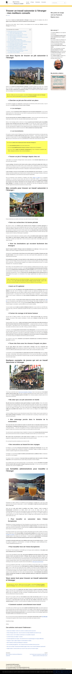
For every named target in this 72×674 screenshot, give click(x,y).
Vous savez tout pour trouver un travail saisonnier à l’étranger (17, 50)
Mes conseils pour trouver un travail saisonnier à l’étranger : (17, 34)
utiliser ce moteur (36, 177)
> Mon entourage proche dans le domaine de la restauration (18, 44)
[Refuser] (70, 671)
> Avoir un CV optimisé (12, 38)
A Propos (32, 2)
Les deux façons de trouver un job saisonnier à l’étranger (16, 31)
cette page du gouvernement (37, 561)
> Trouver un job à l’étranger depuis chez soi (16, 33)
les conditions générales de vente (23, 667)
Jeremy (8, 15)
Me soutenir (44, 2)
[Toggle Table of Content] (29, 30)
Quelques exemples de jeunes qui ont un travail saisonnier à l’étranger (19, 41)
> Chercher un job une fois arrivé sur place (15, 32)
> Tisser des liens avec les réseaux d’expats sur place (17, 40)
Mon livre (28, 3)
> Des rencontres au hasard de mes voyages (16, 45)
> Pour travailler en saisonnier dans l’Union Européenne (17, 47)
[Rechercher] (65, 3)
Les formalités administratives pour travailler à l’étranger (16, 46)
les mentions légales (12, 667)
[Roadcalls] (15, 3)
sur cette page (44, 616)
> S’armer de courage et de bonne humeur (15, 39)
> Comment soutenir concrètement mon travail (16, 51)
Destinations (37, 2)
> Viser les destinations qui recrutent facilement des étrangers (18, 37)
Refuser (59, 671)
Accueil (27, 2)
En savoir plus (66, 671)
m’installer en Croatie (10, 534)
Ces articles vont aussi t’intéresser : (14, 52)
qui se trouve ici (24, 96)
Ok (55, 671)
